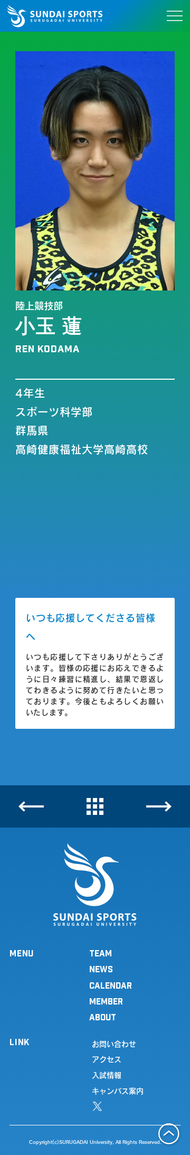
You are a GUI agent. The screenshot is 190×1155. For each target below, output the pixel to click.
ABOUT (102, 1017)
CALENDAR (110, 985)
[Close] (31, 806)
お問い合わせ (114, 1044)
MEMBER (106, 1001)
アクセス (106, 1059)
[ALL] (95, 807)
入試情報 (106, 1075)
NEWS (101, 969)
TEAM (100, 953)
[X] (97, 1106)
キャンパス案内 (118, 1091)
